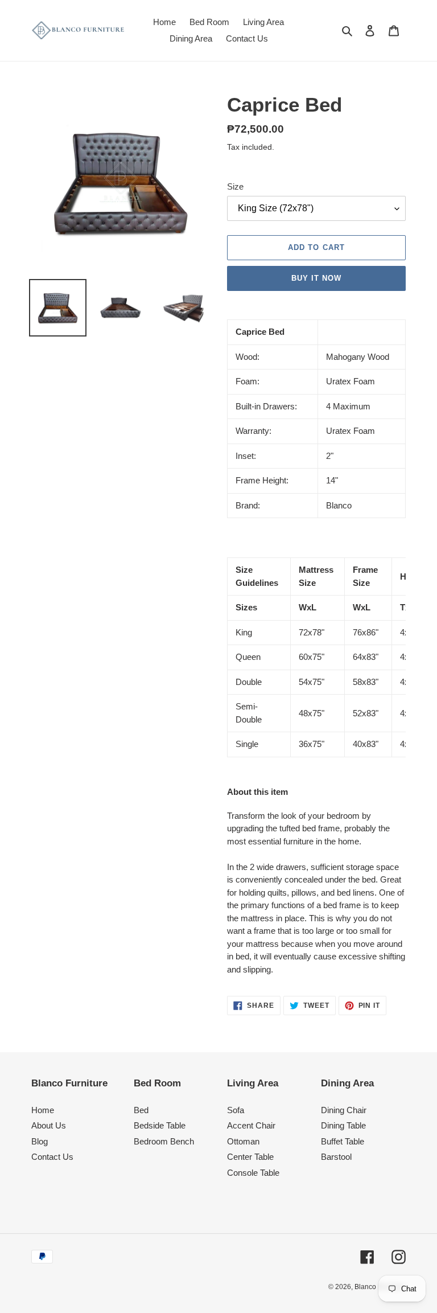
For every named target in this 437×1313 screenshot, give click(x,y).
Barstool (336, 1157)
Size (235, 186)
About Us (48, 1125)
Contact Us (52, 1157)
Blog (39, 1141)
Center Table (250, 1157)
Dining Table (343, 1125)
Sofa (235, 1110)
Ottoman (243, 1141)
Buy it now (316, 278)
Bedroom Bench (164, 1141)
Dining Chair (343, 1110)
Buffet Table (342, 1141)
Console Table (253, 1172)
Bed (141, 1110)
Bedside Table (159, 1125)
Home (42, 1110)
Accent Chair (251, 1125)
